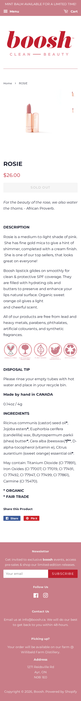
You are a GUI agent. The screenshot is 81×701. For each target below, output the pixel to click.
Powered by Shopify (61, 691)
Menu (14, 11)
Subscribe (63, 574)
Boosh (39, 691)
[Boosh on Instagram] (45, 596)
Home (7, 83)
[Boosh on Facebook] (35, 596)
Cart (74, 11)
